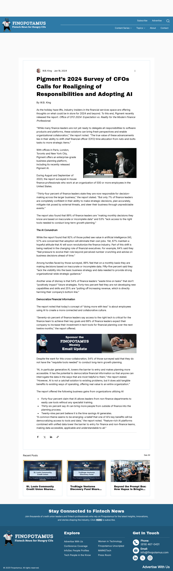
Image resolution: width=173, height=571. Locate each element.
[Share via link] (57, 437)
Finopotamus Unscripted (111, 546)
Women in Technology (110, 541)
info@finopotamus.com (155, 552)
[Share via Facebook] (37, 437)
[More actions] (135, 70)
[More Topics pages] (144, 28)
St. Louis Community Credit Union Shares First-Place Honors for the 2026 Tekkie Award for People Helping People (41, 488)
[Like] (168, 21)
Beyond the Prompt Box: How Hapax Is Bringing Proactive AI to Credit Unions (130, 488)
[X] (142, 557)
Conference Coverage (76, 546)
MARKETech (104, 550)
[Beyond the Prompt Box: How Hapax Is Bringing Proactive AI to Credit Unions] (130, 471)
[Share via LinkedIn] (51, 437)
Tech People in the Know (77, 555)
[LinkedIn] (135, 557)
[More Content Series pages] (131, 28)
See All (147, 455)
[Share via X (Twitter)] (44, 437)
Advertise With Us (73, 541)
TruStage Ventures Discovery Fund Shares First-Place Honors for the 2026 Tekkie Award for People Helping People (85, 488)
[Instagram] (150, 557)
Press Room (104, 555)
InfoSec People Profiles (76, 550)
